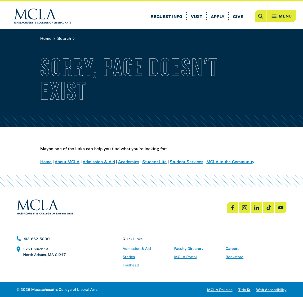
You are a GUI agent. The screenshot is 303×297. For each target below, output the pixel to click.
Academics (128, 161)
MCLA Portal (185, 257)
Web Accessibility (271, 290)
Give (238, 16)
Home (46, 38)
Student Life (154, 161)
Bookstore (234, 257)
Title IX (244, 290)
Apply (217, 16)
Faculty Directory (188, 248)
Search (64, 38)
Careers (232, 248)
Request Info (166, 16)
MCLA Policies (219, 290)
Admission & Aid (99, 161)
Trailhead (131, 265)
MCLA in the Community (230, 161)
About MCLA (67, 161)
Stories (129, 257)
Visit (196, 16)
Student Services (186, 161)
